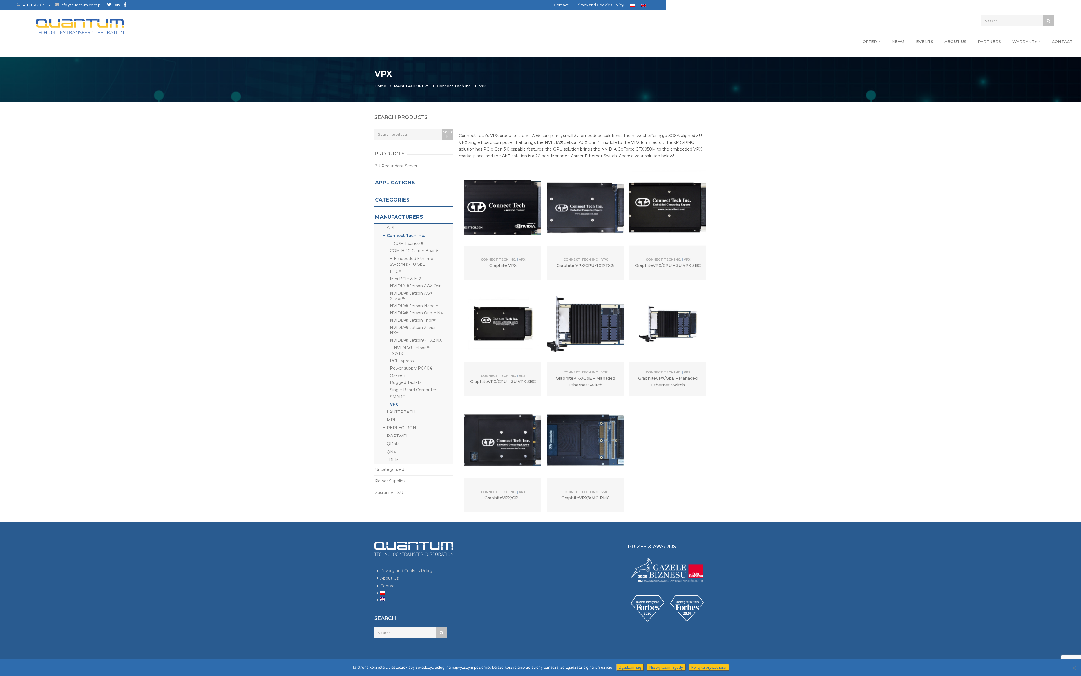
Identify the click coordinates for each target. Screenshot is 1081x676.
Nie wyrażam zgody (666, 667)
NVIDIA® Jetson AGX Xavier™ (411, 296)
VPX (394, 404)
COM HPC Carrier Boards (414, 250)
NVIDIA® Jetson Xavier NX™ (413, 330)
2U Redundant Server (396, 166)
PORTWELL (399, 435)
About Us (955, 41)
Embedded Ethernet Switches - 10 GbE (412, 261)
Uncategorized (389, 469)
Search (448, 134)
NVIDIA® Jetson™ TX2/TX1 (410, 350)
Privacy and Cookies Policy (599, 5)
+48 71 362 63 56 (35, 5)
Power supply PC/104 (411, 368)
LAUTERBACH (401, 412)
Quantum (80, 26)
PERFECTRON (401, 427)
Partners (989, 41)
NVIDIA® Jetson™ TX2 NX (416, 340)
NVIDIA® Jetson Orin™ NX (416, 312)
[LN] (117, 4)
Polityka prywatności (708, 667)
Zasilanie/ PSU (389, 492)
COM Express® (409, 243)
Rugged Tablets (405, 382)
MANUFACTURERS (412, 86)
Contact (561, 5)
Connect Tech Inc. (454, 86)
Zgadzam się (630, 667)
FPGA (395, 271)
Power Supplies (390, 481)
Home (380, 86)
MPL (391, 419)
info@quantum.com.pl (81, 5)
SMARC (397, 396)
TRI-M (393, 459)
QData (393, 443)
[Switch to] (632, 5)
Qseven (397, 375)
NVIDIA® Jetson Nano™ (414, 305)
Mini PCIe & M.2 (405, 278)
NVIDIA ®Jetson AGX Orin (416, 285)
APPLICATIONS (395, 183)
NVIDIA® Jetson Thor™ (413, 320)
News (898, 41)
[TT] (109, 4)
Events (924, 41)
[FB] (125, 4)
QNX (391, 452)
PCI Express (402, 360)
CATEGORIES (392, 200)
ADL (391, 227)
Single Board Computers (414, 389)
